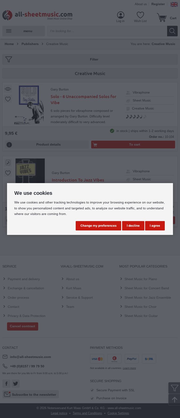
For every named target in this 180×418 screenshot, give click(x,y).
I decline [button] (133, 225)
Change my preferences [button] (98, 225)
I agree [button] (155, 225)
